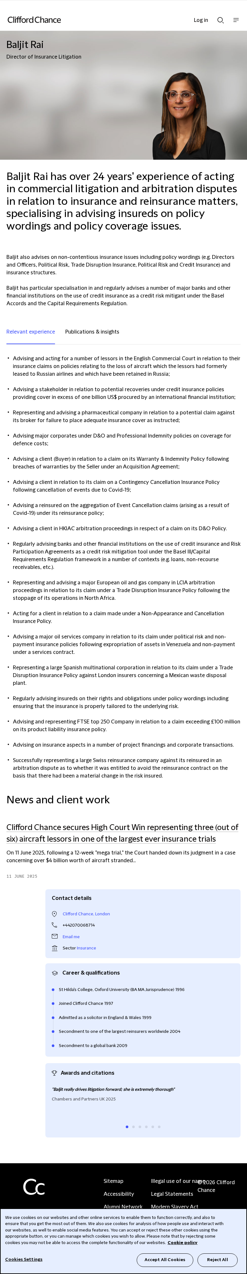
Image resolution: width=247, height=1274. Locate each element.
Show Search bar (220, 18)
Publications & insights (92, 332)
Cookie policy (182, 1242)
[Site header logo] (113, 19)
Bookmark (233, 882)
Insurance (86, 948)
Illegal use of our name (178, 1181)
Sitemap (114, 1181)
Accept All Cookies (165, 1259)
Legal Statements (172, 1194)
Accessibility (119, 1194)
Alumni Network (123, 1207)
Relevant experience (30, 332)
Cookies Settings (23, 1259)
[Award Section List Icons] (127, 1127)
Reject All (217, 1259)
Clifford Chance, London (86, 914)
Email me (71, 936)
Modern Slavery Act (174, 1207)
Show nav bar (236, 23)
